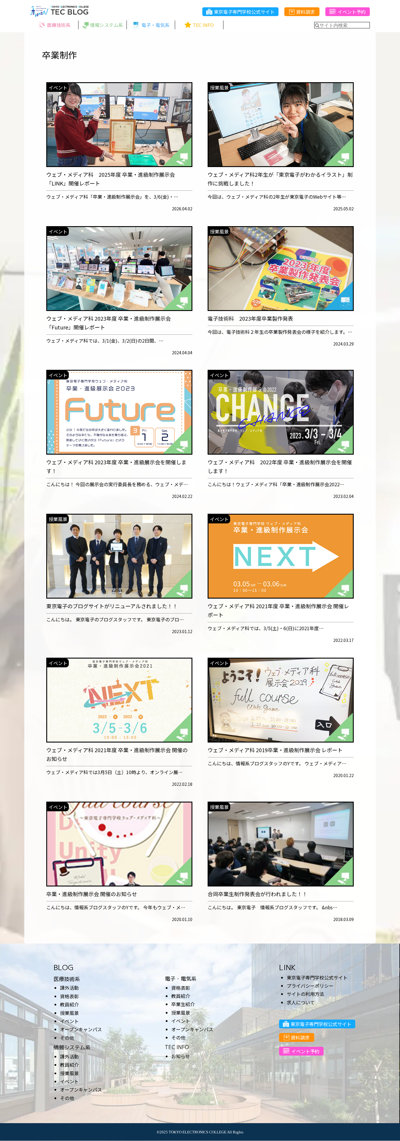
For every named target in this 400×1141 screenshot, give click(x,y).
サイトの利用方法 (305, 993)
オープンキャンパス (81, 1029)
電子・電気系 (180, 978)
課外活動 (69, 987)
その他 (67, 1037)
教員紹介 (69, 1004)
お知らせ (180, 1056)
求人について (301, 1002)
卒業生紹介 (183, 1004)
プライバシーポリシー (310, 985)
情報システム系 (72, 1047)
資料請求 (305, 11)
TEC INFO (177, 1047)
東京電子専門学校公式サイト (244, 11)
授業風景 (69, 1012)
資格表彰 (69, 996)
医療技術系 (67, 979)
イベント (69, 1021)
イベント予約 (352, 11)
